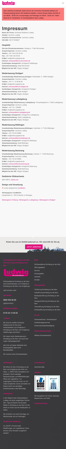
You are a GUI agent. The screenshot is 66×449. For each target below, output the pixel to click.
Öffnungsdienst (39, 267)
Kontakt (37, 280)
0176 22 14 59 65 (10, 312)
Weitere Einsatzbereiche (42, 335)
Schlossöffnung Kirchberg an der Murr (47, 309)
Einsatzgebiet (39, 273)
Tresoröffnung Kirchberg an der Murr (46, 306)
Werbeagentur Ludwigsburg (28, 200)
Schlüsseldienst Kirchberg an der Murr (47, 264)
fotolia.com (14, 179)
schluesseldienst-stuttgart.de (18, 86)
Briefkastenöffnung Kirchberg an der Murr (46, 296)
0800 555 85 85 (9, 299)
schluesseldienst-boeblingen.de (19, 138)
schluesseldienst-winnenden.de (19, 61)
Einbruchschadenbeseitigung (44, 325)
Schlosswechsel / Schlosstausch (45, 319)
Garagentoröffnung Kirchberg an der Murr (46, 302)
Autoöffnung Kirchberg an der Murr (46, 292)
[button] (63, 3)
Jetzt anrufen (34, 247)
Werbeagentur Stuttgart (47, 200)
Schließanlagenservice (42, 322)
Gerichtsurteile (39, 367)
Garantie (37, 276)
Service (37, 270)
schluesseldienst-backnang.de (19, 164)
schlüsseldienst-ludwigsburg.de (19, 112)
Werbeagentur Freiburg (10, 200)
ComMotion (21, 188)
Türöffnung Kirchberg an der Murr (45, 289)
